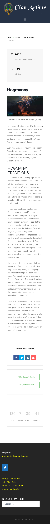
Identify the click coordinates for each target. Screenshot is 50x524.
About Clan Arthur (11, 478)
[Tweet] (21, 357)
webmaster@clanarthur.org (15, 456)
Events (17, 38)
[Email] (33, 357)
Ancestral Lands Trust (12, 485)
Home (10, 38)
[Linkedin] (27, 357)
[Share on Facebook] (16, 357)
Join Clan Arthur (10, 482)
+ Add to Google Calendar (25, 377)
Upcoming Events (10, 489)
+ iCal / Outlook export (26, 385)
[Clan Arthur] (25, 8)
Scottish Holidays (28, 38)
